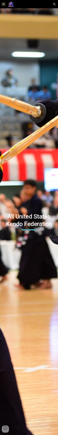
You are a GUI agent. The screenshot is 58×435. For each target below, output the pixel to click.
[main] (29, 222)
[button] (3, 4)
